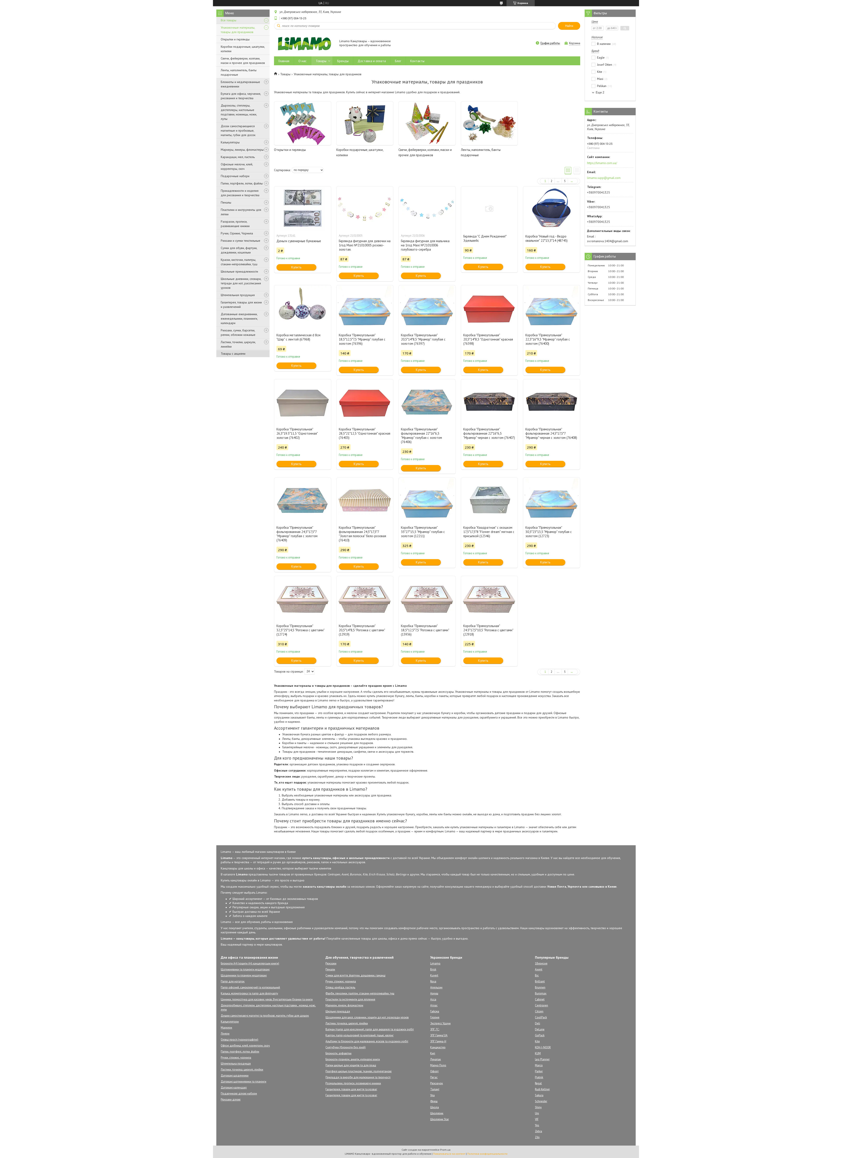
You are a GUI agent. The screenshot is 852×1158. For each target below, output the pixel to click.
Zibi (537, 1137)
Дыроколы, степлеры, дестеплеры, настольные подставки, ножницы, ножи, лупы (239, 112)
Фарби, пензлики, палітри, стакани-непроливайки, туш (359, 993)
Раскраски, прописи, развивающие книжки (235, 224)
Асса (433, 999)
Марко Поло (438, 1065)
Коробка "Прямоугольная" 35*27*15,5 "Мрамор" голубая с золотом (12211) (423, 531)
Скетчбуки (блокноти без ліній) (345, 1047)
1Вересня (541, 963)
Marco (539, 1065)
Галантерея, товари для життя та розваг (351, 1089)
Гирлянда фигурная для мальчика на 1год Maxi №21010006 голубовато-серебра (425, 245)
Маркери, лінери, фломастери (344, 1005)
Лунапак (435, 1059)
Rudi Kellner (542, 1089)
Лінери (225, 1033)
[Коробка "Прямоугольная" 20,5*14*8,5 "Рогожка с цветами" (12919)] (365, 598)
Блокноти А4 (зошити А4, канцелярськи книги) (250, 963)
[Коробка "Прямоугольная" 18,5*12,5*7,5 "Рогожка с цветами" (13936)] (427, 598)
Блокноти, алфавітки (338, 1053)
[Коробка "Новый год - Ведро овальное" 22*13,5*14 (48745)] (551, 208)
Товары (321, 61)
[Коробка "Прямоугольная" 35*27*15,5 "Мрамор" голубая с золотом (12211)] (427, 500)
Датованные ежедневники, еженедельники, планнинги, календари (239, 318)
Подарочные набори (235, 176)
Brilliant (540, 981)
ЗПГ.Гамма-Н (438, 1041)
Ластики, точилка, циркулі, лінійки (242, 1069)
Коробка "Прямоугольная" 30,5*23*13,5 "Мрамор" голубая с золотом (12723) (548, 531)
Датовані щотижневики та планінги (243, 1081)
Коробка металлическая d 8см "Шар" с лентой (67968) (298, 337)
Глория (434, 1017)
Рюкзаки (330, 963)
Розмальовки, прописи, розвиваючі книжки (353, 1083)
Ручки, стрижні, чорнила (236, 1057)
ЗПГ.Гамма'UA (439, 1035)
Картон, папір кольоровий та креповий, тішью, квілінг (359, 1035)
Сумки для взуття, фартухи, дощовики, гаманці (355, 975)
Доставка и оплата (372, 61)
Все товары (228, 20)
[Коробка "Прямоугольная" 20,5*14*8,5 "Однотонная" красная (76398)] (489, 307)
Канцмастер (438, 1047)
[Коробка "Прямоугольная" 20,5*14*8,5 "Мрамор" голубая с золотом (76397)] (427, 307)
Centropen (541, 1005)
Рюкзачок (436, 1083)
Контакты (417, 61)
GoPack (539, 1035)
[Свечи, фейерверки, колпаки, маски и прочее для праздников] (427, 123)
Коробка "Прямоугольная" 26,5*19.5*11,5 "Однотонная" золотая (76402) (297, 433)
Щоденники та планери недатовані (244, 975)
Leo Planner (542, 1059)
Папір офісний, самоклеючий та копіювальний (250, 987)
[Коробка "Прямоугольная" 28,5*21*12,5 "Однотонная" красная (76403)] (365, 401)
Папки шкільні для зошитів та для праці (350, 1065)
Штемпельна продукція (236, 1063)
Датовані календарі (234, 1087)
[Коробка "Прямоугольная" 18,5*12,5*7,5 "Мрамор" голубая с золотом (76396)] (365, 307)
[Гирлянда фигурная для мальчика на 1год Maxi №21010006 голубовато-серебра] (427, 208)
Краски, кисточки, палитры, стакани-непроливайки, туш (239, 262)
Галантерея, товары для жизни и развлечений (241, 304)
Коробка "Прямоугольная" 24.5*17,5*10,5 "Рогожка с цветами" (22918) (488, 630)
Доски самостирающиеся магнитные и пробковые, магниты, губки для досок (238, 130)
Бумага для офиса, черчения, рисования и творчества (241, 96)
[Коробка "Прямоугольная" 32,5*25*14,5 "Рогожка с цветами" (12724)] (302, 598)
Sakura (539, 1095)
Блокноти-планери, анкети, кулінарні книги (352, 1059)
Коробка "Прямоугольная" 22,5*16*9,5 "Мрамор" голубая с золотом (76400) (547, 339)
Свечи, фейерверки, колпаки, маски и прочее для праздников (243, 60)
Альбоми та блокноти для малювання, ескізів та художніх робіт (366, 1041)
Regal (538, 1083)
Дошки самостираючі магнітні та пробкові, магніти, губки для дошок (265, 1015)
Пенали (330, 969)
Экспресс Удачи (440, 1023)
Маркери (226, 1027)
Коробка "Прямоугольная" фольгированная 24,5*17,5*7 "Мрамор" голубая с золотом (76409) (297, 533)
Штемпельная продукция (238, 295)
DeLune (539, 1029)
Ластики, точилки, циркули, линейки (238, 344)
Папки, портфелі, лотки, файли (240, 1051)
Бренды (343, 61)
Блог (398, 61)
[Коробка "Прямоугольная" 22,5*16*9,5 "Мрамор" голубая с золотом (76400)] (551, 307)
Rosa (433, 981)
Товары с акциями (233, 354)
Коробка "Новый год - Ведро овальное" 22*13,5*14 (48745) (546, 238)
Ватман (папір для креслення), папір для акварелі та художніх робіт (369, 1029)
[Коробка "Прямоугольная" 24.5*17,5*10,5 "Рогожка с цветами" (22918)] (489, 598)
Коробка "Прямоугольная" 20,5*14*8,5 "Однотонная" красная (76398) (488, 339)
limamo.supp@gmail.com (604, 178)
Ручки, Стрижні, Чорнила (237, 233)
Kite (537, 1041)
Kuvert (434, 975)
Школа (434, 1107)
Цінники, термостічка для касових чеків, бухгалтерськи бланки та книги (267, 999)
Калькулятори (230, 1021)
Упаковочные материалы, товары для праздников (238, 30)
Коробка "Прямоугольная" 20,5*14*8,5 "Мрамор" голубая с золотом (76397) (423, 339)
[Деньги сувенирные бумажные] (302, 208)
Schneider (541, 1101)
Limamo (435, 963)
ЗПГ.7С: (434, 1029)
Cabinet (539, 999)
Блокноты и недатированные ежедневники (240, 84)
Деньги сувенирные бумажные (298, 241)
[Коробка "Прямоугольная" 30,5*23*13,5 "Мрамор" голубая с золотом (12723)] (551, 500)
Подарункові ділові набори (239, 1093)
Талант (434, 1089)
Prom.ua (445, 1149)
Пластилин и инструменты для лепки (241, 212)
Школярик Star (439, 1119)
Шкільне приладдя (337, 1011)
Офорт (434, 1071)
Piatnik (539, 1077)
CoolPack (541, 1017)
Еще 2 (600, 92)
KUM (538, 1053)
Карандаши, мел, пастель (238, 157)
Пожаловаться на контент (449, 1153)
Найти (569, 26)
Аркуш (434, 993)
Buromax (540, 993)
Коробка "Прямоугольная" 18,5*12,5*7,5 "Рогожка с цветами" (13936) (425, 630)
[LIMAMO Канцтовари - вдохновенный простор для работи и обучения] (304, 43)
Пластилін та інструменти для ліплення (350, 999)
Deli (537, 1023)
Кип (432, 1053)
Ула (432, 1095)
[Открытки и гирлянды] (302, 123)
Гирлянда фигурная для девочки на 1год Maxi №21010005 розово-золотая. (364, 245)
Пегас (434, 1077)
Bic (537, 975)
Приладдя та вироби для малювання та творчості (357, 1077)
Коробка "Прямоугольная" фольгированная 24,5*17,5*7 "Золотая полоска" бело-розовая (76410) (362, 533)
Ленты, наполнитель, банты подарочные (238, 72)
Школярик (436, 1113)
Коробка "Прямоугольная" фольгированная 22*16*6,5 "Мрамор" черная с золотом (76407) (489, 433)
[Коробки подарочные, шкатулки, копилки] (365, 123)
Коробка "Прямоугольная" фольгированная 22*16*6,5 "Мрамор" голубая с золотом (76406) (421, 435)
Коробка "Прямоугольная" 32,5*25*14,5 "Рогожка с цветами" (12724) (300, 630)
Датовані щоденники (234, 1075)
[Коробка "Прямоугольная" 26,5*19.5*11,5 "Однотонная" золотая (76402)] (302, 401)
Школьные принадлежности (239, 271)
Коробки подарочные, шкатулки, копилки (243, 49)
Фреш (434, 1101)
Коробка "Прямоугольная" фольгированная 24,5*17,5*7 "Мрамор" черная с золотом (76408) (551, 433)
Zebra (538, 1131)
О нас (302, 61)
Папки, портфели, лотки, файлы (242, 183)
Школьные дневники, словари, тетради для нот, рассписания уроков (241, 283)
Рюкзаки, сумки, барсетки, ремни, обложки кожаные (238, 332)
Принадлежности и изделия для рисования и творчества (240, 193)
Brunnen (540, 987)
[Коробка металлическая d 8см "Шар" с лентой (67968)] (302, 307)
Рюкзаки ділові (231, 1099)
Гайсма (434, 1011)
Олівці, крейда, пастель (340, 987)
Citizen (539, 1011)
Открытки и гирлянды (235, 39)
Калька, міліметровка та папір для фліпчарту (249, 993)
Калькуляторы (230, 142)
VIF (536, 1119)
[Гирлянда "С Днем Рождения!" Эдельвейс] (489, 208)
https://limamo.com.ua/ (602, 163)
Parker (539, 1071)
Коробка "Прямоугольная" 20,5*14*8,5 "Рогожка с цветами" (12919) (362, 630)
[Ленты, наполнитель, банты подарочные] (489, 123)
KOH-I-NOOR (543, 1047)
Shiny (538, 1107)
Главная (283, 61)
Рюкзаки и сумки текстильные (240, 241)
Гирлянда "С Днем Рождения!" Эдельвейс (485, 238)
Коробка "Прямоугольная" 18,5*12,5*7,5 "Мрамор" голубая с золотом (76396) (362, 339)
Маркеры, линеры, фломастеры (242, 150)
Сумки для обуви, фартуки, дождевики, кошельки (239, 250)
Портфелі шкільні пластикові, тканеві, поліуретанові (358, 1071)
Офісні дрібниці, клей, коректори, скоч (245, 1045)
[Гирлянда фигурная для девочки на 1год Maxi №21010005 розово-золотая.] (365, 208)
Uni (537, 1113)
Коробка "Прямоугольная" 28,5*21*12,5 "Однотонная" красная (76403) (364, 433)
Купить (296, 267)
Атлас (434, 1005)
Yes (537, 1125)
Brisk (433, 969)
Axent (538, 969)
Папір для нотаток (233, 981)
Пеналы (226, 202)
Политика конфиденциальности (487, 1153)
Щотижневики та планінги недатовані (245, 969)
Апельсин (436, 987)
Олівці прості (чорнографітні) (239, 1039)
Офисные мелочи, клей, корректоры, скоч (237, 166)
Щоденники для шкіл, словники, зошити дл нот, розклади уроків (367, 1017)
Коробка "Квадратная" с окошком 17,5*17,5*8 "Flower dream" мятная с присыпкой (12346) (488, 531)
